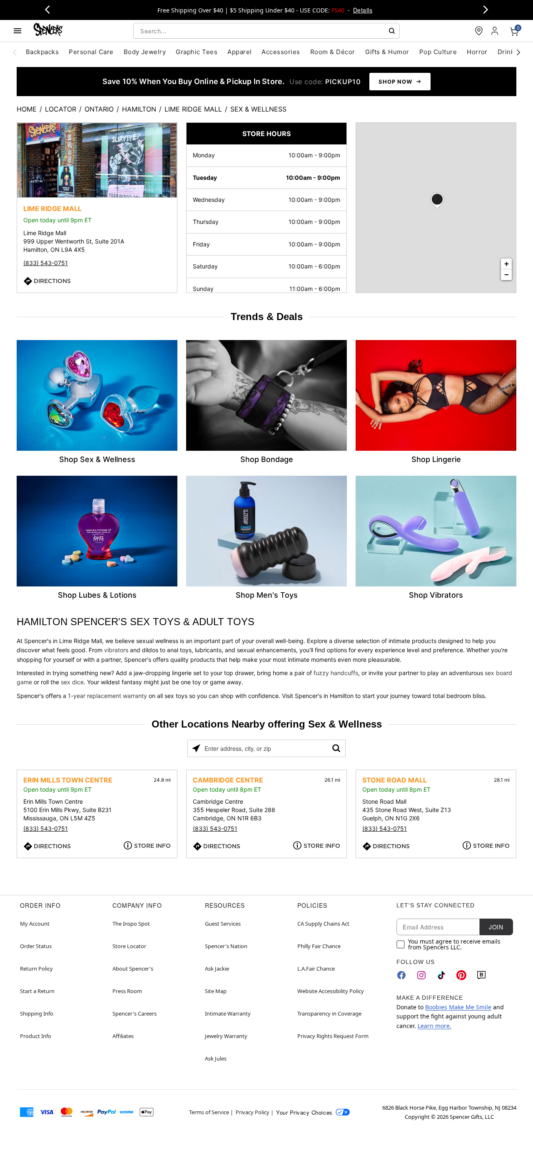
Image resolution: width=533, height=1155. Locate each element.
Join (496, 927)
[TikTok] (441, 975)
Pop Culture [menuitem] (438, 52)
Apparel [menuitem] (239, 52)
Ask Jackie (217, 968)
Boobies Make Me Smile (458, 1007)
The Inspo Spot (131, 923)
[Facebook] (401, 975)
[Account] (495, 30)
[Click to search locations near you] (196, 748)
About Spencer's (132, 968)
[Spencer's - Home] (48, 30)
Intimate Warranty (228, 1013)
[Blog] (481, 975)
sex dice (72, 682)
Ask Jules (216, 1058)
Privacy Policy (252, 1112)
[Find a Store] (478, 30)
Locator (60, 109)
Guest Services (223, 923)
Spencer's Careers (134, 1013)
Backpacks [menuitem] (42, 52)
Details (362, 10)
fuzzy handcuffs (336, 672)
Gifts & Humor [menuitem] (387, 52)
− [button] (506, 274)
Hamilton (139, 109)
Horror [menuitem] (477, 52)
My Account (35, 923)
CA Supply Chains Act (323, 923)
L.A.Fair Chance (316, 968)
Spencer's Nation (226, 946)
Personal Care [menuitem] (91, 52)
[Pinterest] (461, 975)
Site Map (216, 991)
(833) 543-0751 (45, 262)
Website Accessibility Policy (330, 991)
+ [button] (506, 263)
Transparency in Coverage (329, 1013)
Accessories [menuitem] (281, 52)
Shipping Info (36, 1013)
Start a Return (37, 991)
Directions (52, 280)
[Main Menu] (17, 30)
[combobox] (266, 30)
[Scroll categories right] (518, 52)
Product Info (35, 1036)
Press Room (127, 991)
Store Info (152, 845)
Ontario (99, 109)
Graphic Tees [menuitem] (196, 52)
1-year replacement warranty (107, 695)
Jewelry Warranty (226, 1036)
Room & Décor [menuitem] (332, 52)
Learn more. (434, 1026)
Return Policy (36, 968)
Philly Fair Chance (319, 946)
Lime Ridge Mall (193, 109)
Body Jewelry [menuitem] (145, 52)
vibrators (116, 649)
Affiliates (123, 1036)
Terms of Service (209, 1112)
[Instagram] (421, 975)
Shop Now (395, 81)
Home (27, 109)
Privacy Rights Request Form (333, 1036)
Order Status (36, 946)
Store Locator (129, 946)
